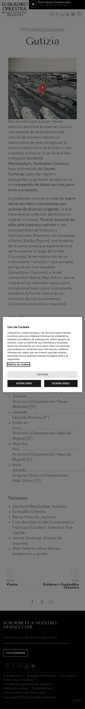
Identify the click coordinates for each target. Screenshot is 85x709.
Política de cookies (18, 364)
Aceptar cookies (24, 383)
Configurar (42, 374)
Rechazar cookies (61, 383)
